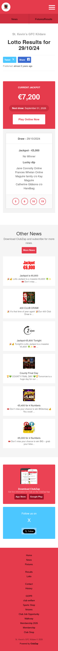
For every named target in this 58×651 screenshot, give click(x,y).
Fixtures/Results (43, 19)
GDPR (29, 596)
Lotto (29, 576)
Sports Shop (29, 605)
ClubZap (34, 644)
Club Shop (29, 632)
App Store (21, 496)
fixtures (29, 609)
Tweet (7, 59)
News (14, 19)
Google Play (36, 496)
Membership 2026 (29, 623)
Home (29, 555)
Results (29, 572)
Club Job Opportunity (29, 614)
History (28, 588)
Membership (29, 627)
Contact (29, 584)
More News (29, 250)
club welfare (29, 600)
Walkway (29, 618)
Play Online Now (28, 119)
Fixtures (29, 564)
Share (22, 59)
